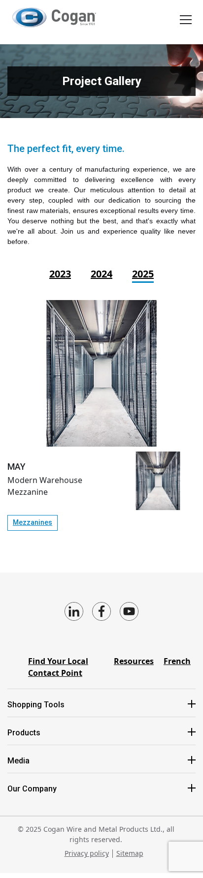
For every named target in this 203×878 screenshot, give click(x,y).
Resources (134, 661)
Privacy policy (87, 853)
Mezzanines (32, 522)
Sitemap (129, 853)
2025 (143, 273)
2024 (101, 273)
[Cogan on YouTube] (129, 611)
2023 (60, 273)
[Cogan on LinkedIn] (74, 611)
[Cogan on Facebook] (101, 611)
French (177, 661)
